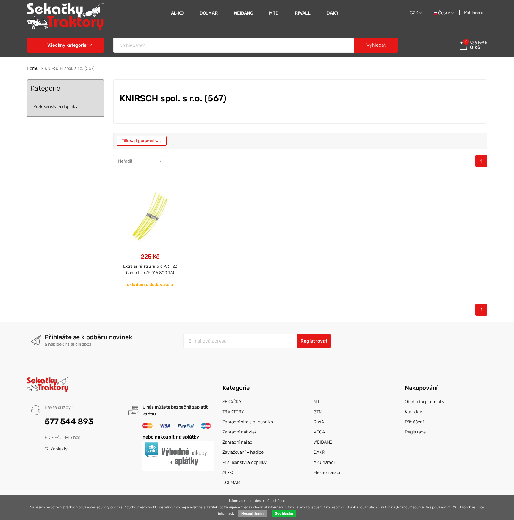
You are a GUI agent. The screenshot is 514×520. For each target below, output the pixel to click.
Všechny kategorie (66, 45)
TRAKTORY (233, 411)
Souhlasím (284, 513)
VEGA (319, 432)
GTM (318, 411)
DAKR (332, 13)
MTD (274, 13)
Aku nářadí (324, 462)
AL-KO (177, 13)
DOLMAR (209, 13)
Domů (32, 68)
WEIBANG (243, 13)
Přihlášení (473, 12)
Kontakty (58, 449)
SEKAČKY (232, 401)
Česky (444, 12)
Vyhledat (376, 45)
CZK (414, 12)
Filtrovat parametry (140, 141)
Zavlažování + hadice (243, 452)
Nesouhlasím (252, 513)
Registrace (415, 432)
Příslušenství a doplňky (55, 106)
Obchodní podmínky (424, 401)
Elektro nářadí (327, 472)
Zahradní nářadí (237, 442)
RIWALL (303, 13)
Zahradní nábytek (239, 432)
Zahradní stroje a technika (247, 422)
